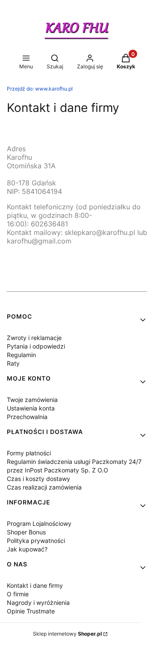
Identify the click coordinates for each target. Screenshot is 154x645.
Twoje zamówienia (32, 399)
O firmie (18, 594)
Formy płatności (29, 453)
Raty (13, 363)
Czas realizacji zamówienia (44, 487)
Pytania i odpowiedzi (36, 346)
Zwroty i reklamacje (34, 337)
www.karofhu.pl (40, 88)
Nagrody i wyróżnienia (38, 602)
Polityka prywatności (36, 540)
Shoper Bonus (26, 532)
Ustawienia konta (31, 408)
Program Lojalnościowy (39, 523)
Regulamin (21, 354)
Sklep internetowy (67, 633)
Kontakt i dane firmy (35, 585)
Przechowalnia (27, 416)
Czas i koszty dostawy (38, 478)
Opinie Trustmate (31, 611)
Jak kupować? (27, 549)
